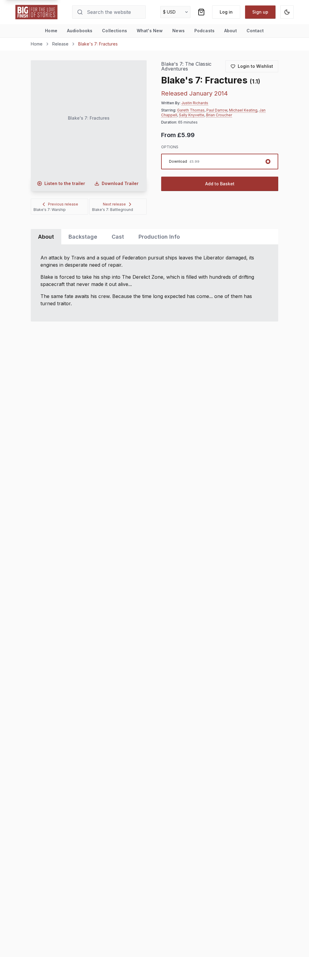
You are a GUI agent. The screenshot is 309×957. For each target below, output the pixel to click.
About (230, 30)
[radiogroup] (219, 161)
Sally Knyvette (191, 115)
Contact (255, 30)
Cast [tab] (118, 237)
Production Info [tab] (159, 237)
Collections (114, 30)
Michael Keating (243, 110)
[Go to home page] (36, 12)
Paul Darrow (216, 110)
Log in (226, 11)
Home (51, 30)
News (178, 30)
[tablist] (154, 236)
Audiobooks (79, 30)
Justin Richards (194, 103)
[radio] (219, 161)
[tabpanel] (154, 283)
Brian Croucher (219, 115)
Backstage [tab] (82, 237)
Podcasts (204, 30)
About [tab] (46, 237)
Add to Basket (219, 183)
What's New (150, 30)
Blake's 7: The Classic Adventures (186, 66)
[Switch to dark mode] (287, 12)
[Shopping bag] (201, 12)
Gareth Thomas (191, 110)
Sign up (260, 11)
